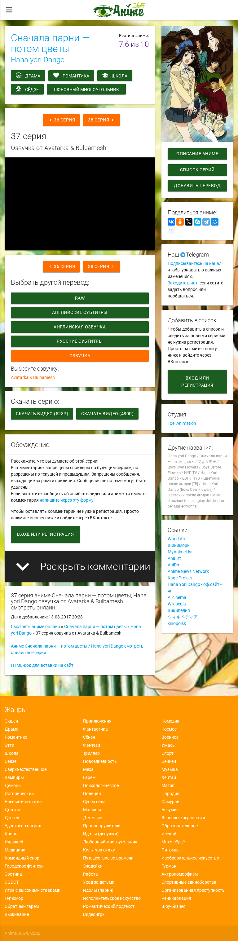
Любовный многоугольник (86, 89)
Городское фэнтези (24, 866)
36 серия (61, 120)
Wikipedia (177, 603)
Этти (9, 745)
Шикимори (179, 545)
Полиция (92, 793)
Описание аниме (197, 153)
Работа (90, 874)
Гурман (168, 866)
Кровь (11, 833)
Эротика (13, 874)
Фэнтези (91, 745)
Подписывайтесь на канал (195, 263)
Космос (169, 729)
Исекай (168, 833)
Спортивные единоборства (188, 882)
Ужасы (168, 745)
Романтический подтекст (108, 906)
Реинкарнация (176, 898)
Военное (169, 737)
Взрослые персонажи (183, 817)
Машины (92, 809)
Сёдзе (32, 89)
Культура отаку (99, 849)
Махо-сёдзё (173, 841)
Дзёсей (12, 817)
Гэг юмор (14, 898)
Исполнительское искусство (112, 898)
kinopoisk (177, 623)
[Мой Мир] (214, 222)
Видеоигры (94, 914)
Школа (119, 75)
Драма (32, 75)
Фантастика (95, 729)
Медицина (15, 849)
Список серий (197, 169)
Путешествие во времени (108, 857)
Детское (13, 809)
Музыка (169, 769)
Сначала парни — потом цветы (50, 43)
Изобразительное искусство (190, 857)
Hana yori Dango (37, 59)
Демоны (13, 785)
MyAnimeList (180, 551)
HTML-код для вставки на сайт (42, 665)
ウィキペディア (183, 616)
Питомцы (171, 849)
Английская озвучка (80, 326)
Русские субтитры (80, 341)
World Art (177, 538)
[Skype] (197, 222)
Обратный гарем (22, 906)
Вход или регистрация (45, 534)
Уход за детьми (98, 882)
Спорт (167, 753)
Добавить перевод (197, 185)
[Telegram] (206, 222)
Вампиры (14, 777)
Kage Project (180, 577)
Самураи (170, 801)
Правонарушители (102, 825)
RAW (80, 298)
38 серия (101, 120)
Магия (167, 785)
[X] (188, 222)
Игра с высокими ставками (32, 890)
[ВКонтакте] (171, 222)
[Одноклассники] (180, 222)
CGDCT (12, 882)
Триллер (91, 753)
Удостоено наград (23, 825)
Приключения (97, 721)
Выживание (17, 914)
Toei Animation (182, 423)
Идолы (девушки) (101, 833)
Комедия (170, 721)
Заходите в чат (183, 282)
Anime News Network (188, 571)
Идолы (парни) (98, 890)
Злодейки (93, 866)
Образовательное (179, 825)
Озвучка (79, 355)
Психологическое (101, 785)
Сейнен (168, 761)
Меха (88, 769)
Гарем (89, 777)
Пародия (170, 793)
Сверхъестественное (25, 769)
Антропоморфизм (179, 874)
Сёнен (89, 737)
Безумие (169, 809)
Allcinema (177, 597)
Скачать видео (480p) (107, 413)
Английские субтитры (80, 312)
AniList (174, 558)
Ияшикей (14, 841)
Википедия (179, 610)
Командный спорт (23, 857)
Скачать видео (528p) (42, 413)
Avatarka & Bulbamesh (33, 377)
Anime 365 (15, 933)
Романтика (76, 75)
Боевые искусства (23, 801)
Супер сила (94, 801)
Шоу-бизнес (173, 906)
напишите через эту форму (67, 500)
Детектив (92, 817)
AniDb (173, 564)
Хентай (168, 777)
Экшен (11, 721)
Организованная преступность (193, 890)
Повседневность (100, 761)
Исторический (19, 793)
